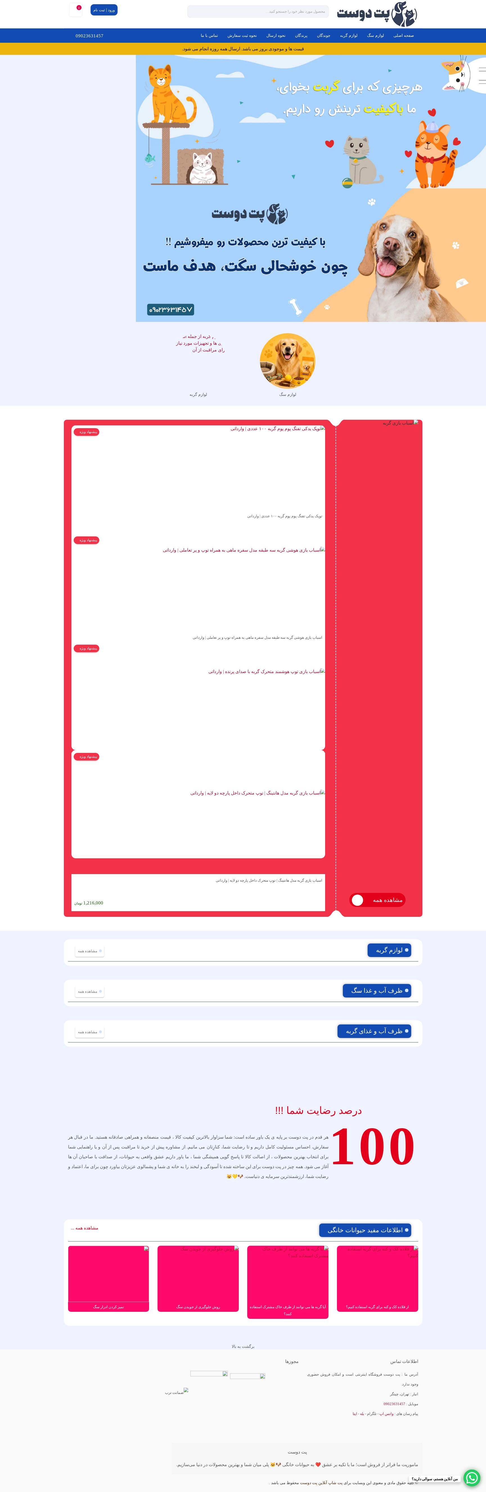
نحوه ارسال (275, 35)
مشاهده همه (387, 900)
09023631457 (90, 35)
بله (362, 1414)
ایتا (355, 1414)
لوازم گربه (348, 35)
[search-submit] (197, 11)
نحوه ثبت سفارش (242, 35)
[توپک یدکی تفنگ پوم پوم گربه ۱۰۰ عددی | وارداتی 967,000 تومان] (198, 467)
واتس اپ (386, 1414)
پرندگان (301, 35)
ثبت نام (99, 10)
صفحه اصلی (403, 35)
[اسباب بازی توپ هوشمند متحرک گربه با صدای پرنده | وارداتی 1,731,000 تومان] (198, 697)
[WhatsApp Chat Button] (472, 1478)
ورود (111, 10)
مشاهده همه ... (84, 1227)
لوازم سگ (375, 35)
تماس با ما (209, 35)
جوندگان (323, 35)
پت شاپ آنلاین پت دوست (321, 1483)
